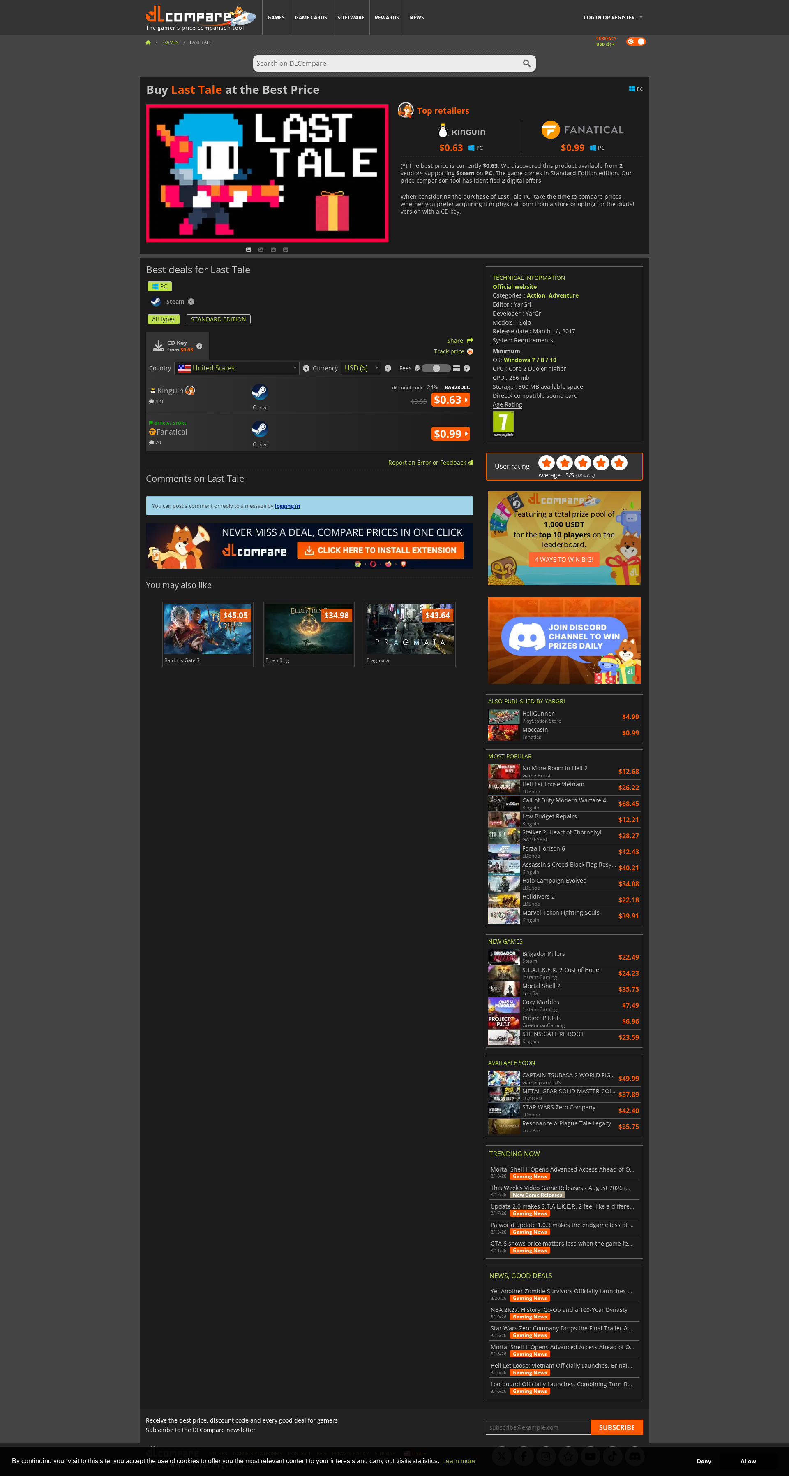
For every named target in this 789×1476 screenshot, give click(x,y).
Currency (325, 368)
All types (163, 319)
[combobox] (237, 368)
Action (536, 295)
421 (159, 401)
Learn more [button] (458, 1460)
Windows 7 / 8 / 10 (530, 360)
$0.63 (449, 400)
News (416, 17)
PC (163, 286)
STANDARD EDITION (218, 319)
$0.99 (449, 434)
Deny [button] (704, 1461)
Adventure (564, 295)
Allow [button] (748, 1461)
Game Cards (311, 17)
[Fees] (436, 368)
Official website (515, 287)
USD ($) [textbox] (356, 367)
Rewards (387, 17)
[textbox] (208, 368)
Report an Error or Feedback (428, 462)
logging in (287, 505)
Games (276, 17)
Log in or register (609, 17)
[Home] (147, 42)
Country (160, 368)
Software (351, 17)
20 (157, 442)
